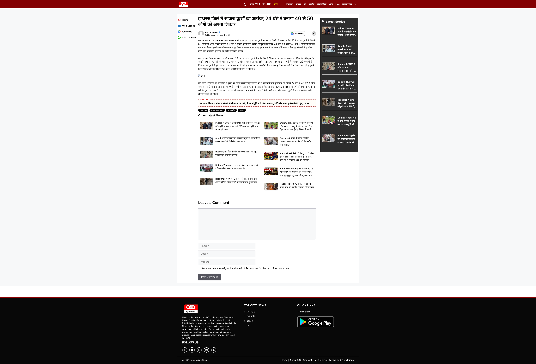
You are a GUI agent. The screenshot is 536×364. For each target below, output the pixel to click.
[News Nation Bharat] (183, 4)
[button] (355, 4)
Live (337, 4)
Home (185, 19)
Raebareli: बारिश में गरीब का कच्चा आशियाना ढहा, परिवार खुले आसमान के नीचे (236, 153)
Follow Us (187, 31)
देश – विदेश (267, 4)
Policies (322, 360)
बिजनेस (311, 4)
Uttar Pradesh (217, 110)
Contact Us (309, 360)
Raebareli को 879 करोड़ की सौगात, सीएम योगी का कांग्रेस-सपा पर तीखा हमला (297, 185)
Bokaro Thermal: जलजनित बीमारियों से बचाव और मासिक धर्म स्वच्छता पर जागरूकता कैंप (237, 167)
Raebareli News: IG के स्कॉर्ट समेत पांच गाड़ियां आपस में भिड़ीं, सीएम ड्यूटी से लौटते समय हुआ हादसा (236, 180)
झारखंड (250, 320)
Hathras (203, 110)
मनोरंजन (289, 4)
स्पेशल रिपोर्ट (321, 4)
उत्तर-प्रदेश (251, 311)
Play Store (305, 311)
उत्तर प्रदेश (231, 110)
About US (295, 360)
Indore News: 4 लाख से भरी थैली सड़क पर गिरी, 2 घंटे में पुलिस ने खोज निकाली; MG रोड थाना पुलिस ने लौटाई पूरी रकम (254, 103)
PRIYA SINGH (211, 32)
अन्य (331, 4)
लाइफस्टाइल (347, 4)
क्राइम (298, 4)
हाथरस (242, 110)
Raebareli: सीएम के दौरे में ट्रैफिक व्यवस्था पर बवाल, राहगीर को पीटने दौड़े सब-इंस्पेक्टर (295, 141)
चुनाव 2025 (255, 4)
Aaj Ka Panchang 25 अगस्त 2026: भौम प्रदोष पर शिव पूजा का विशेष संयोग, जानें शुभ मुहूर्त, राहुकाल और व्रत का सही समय (297, 172)
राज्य (275, 4)
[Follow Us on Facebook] (184, 350)
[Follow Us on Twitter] (192, 350)
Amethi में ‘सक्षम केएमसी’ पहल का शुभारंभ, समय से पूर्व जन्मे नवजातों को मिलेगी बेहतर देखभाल (237, 140)
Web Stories (188, 25)
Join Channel (189, 37)
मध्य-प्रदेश (251, 316)
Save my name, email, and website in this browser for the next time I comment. (245, 268)
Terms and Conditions (341, 360)
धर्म (305, 4)
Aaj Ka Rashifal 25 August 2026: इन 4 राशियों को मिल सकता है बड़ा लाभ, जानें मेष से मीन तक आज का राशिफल (297, 156)
